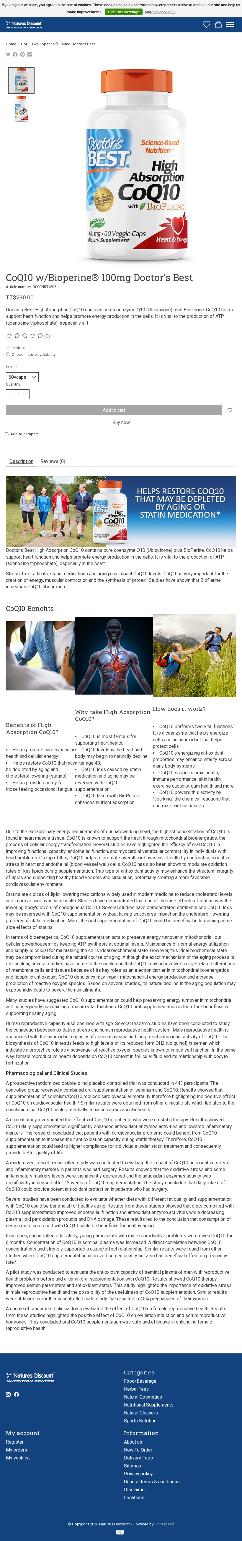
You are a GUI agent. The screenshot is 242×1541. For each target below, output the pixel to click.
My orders (16, 1450)
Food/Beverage (140, 1381)
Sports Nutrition (140, 1421)
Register (15, 1442)
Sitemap (132, 1466)
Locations (134, 1497)
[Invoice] (120, 1532)
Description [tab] (21, 461)
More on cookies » (160, 12)
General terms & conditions (152, 1481)
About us (133, 1442)
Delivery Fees (138, 1458)
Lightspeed (164, 1524)
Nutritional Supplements (149, 1405)
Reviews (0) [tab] (52, 461)
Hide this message (123, 12)
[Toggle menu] (230, 24)
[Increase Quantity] (24, 394)
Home (11, 44)
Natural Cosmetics (143, 1397)
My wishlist (18, 1458)
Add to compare (24, 434)
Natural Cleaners (141, 1413)
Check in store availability (33, 354)
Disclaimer (135, 1489)
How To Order (138, 1450)
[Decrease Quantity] (11, 394)
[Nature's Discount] (26, 24)
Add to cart (114, 410)
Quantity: (13, 384)
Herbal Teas (136, 1389)
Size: (11, 367)
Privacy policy (138, 1474)
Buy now (121, 422)
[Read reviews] (25, 335)
